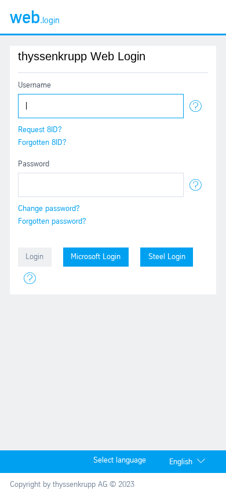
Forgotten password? (52, 221)
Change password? (49, 209)
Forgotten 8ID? (42, 143)
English (180, 462)
